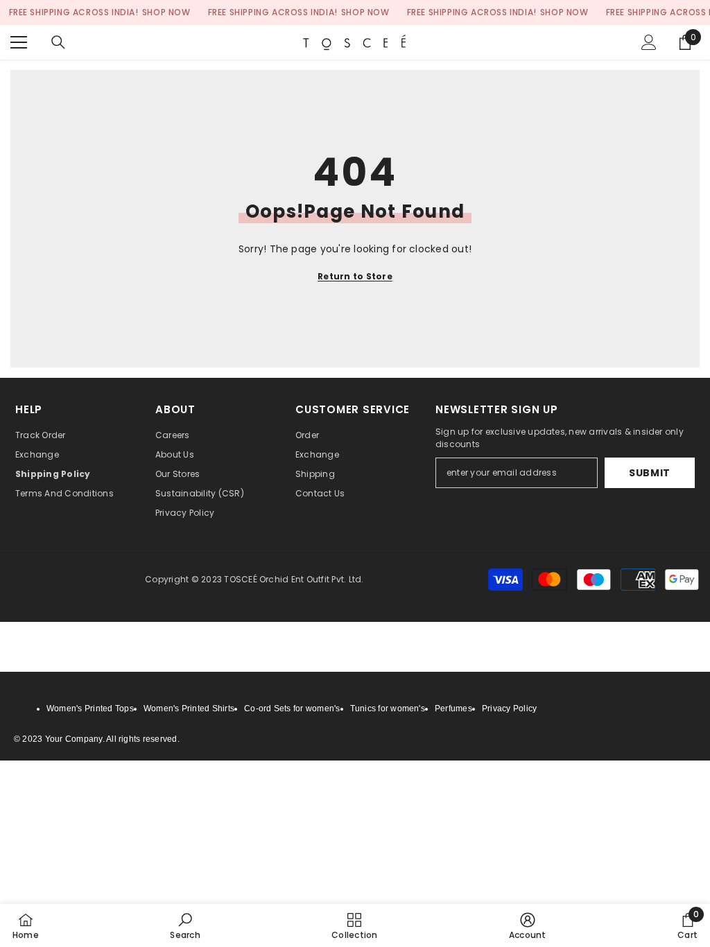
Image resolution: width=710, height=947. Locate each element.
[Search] (58, 42)
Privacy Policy (509, 708)
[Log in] (649, 42)
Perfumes (453, 708)
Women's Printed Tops (90, 708)
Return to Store (355, 276)
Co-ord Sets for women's (292, 708)
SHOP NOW (166, 12)
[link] (184, 925)
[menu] (18, 42)
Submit (649, 473)
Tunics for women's (387, 708)
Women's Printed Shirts (189, 708)
